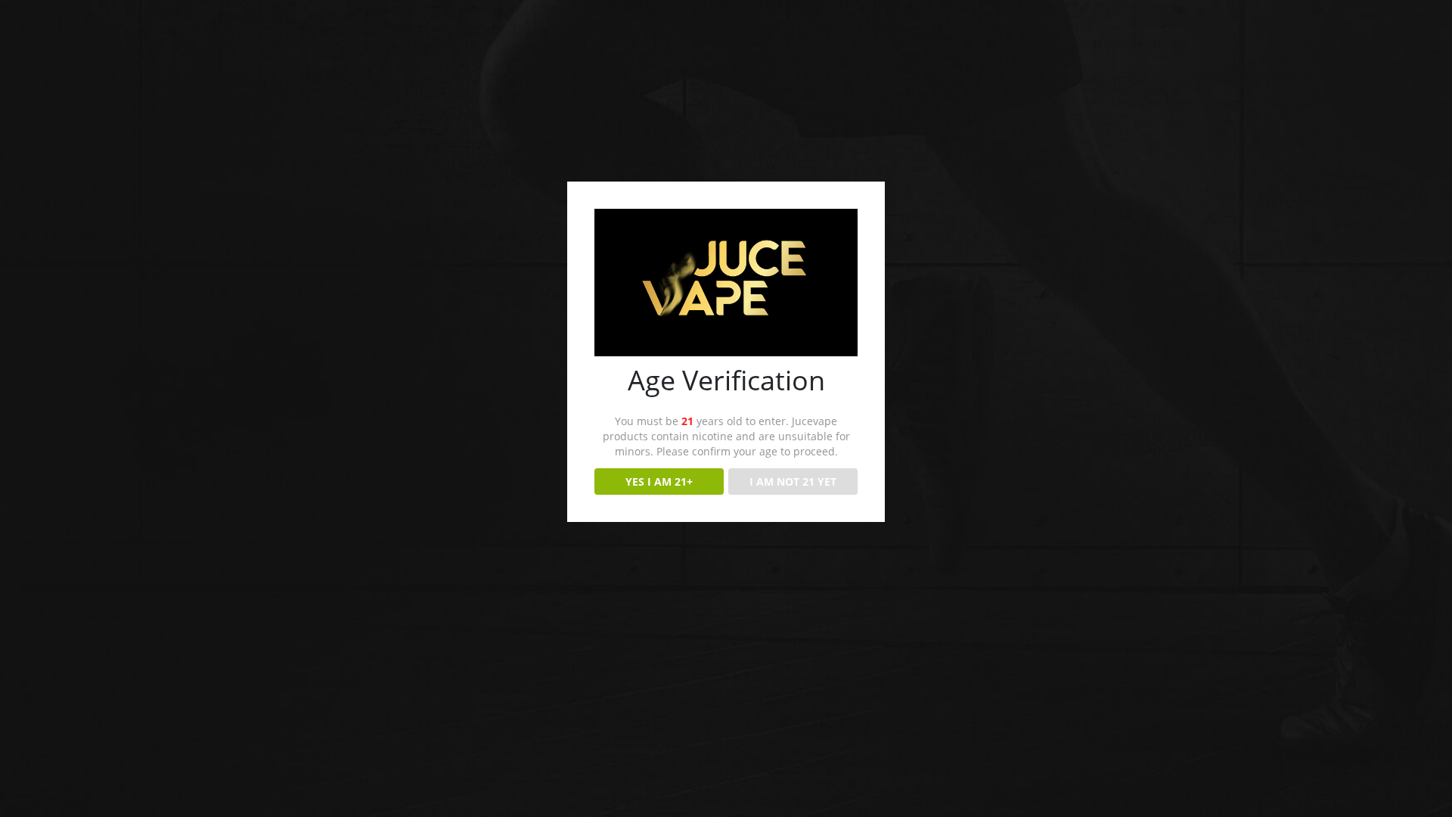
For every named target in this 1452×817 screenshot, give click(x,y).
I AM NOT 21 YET (792, 481)
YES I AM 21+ (659, 481)
